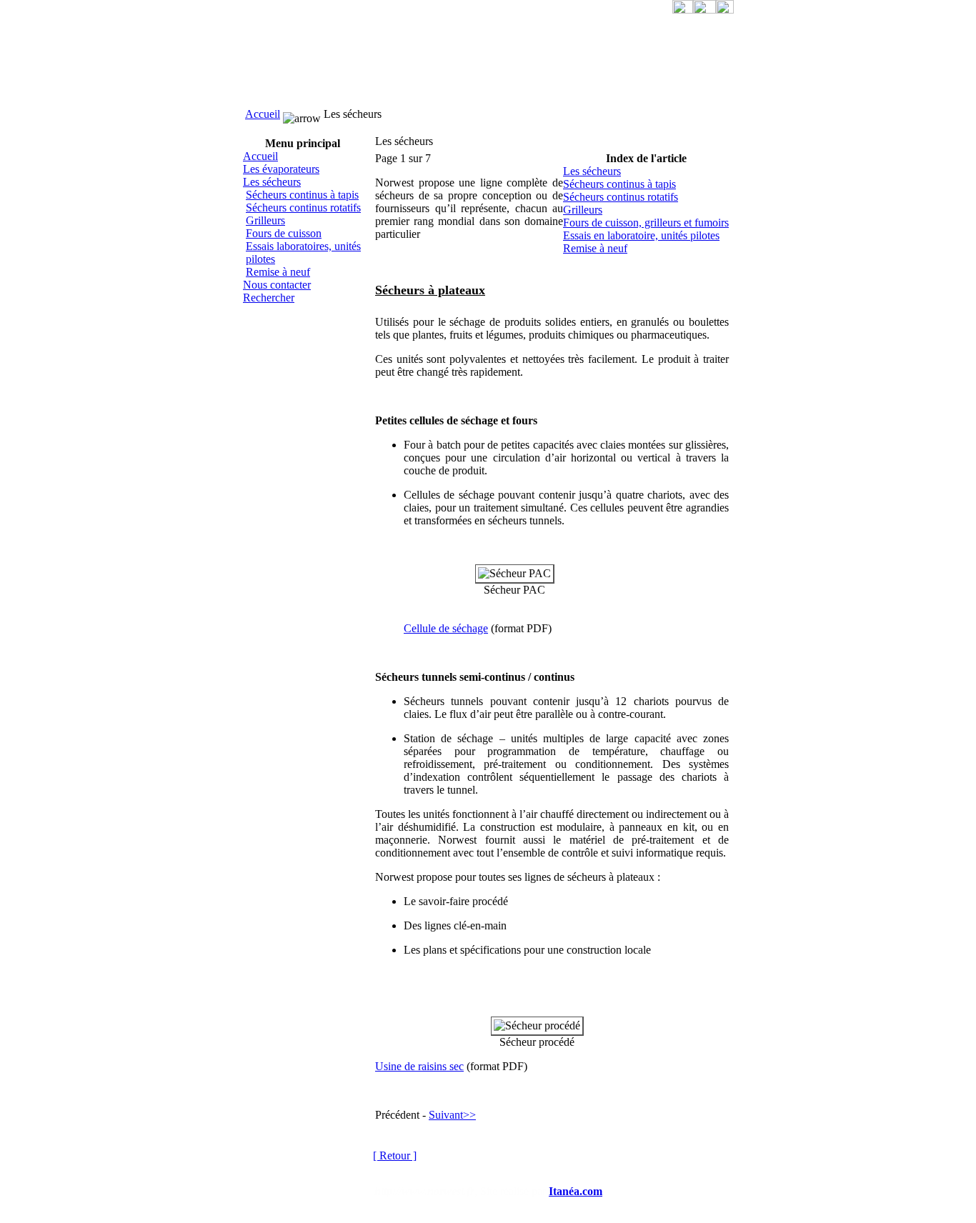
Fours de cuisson (284, 233)
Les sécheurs (272, 182)
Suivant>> (452, 1115)
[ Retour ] (395, 1155)
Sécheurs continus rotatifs (303, 207)
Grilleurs (265, 220)
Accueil (262, 114)
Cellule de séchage (446, 628)
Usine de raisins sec (419, 1066)
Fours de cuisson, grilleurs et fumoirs (646, 222)
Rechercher (268, 297)
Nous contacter (277, 285)
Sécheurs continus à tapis (302, 195)
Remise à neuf (278, 272)
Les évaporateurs (281, 169)
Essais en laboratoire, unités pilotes (641, 235)
